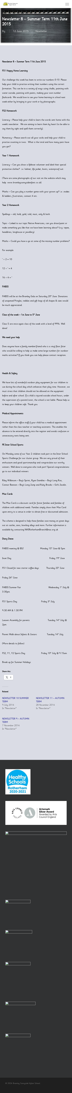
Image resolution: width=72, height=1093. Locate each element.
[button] (67, 4)
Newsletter (41, 31)
